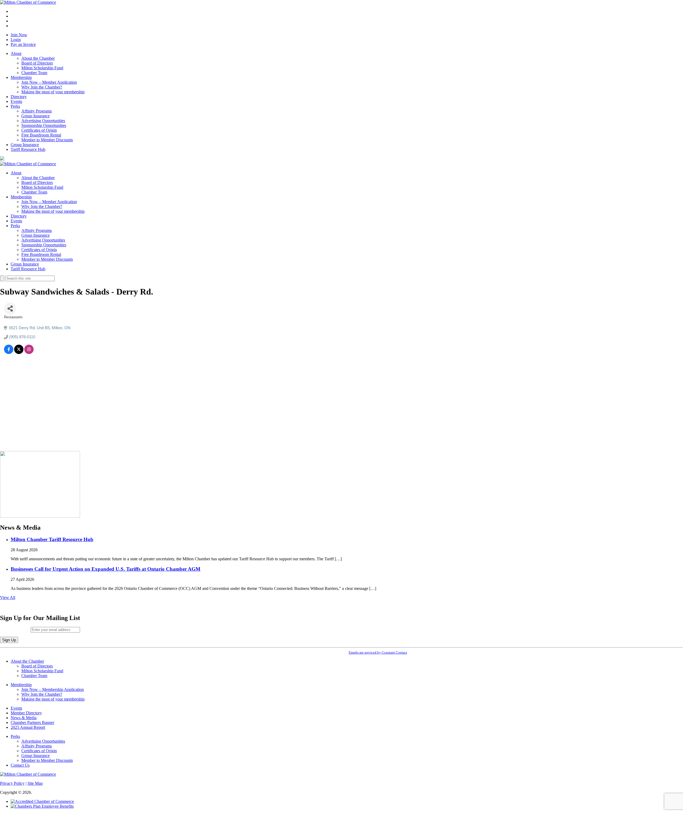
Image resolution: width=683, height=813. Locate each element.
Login (16, 39)
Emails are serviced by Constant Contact (378, 652)
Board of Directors (37, 63)
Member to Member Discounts (47, 140)
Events (16, 101)
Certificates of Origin (39, 130)
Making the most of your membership (53, 92)
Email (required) (15, 629)
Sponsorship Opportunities (43, 125)
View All (7, 597)
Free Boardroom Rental (41, 135)
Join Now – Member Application (49, 82)
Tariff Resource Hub (28, 149)
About (16, 53)
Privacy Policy (12, 783)
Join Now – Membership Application (52, 689)
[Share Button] (10, 309)
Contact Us (20, 765)
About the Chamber (38, 58)
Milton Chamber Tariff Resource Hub (52, 539)
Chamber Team (34, 72)
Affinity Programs (36, 111)
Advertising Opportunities (43, 120)
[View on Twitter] (18, 352)
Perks (15, 106)
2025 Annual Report (28, 727)
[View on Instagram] (29, 352)
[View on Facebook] (8, 352)
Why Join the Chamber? (41, 87)
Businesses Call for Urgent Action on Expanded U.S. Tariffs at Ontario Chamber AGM (105, 569)
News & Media (24, 717)
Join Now (19, 35)
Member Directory (26, 713)
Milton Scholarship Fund (42, 68)
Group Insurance (35, 116)
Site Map (35, 783)
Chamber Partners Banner (32, 722)
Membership (21, 77)
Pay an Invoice (23, 44)
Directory (19, 96)
